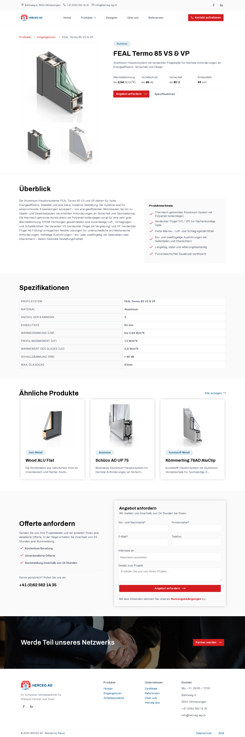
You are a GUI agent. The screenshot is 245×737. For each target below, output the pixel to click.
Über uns (132, 17)
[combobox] (170, 557)
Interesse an (126, 550)
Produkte (86, 17)
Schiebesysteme (114, 698)
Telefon (176, 536)
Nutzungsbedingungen (186, 599)
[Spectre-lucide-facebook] (213, 5)
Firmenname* (180, 522)
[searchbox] (135, 556)
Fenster (108, 688)
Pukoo (61, 733)
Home (67, 17)
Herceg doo (152, 702)
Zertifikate (151, 688)
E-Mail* (123, 536)
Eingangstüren (113, 693)
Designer (111, 17)
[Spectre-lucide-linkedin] (221, 5)
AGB (221, 733)
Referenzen (155, 17)
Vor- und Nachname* (132, 522)
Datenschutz (204, 733)
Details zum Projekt (130, 565)
